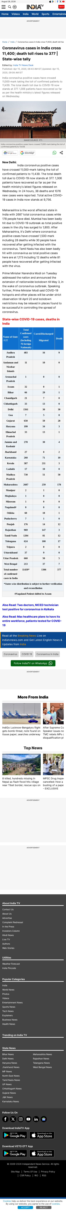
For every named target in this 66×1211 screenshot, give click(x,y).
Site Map (15, 1171)
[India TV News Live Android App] (14, 1135)
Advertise (7, 918)
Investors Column (11, 931)
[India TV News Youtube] (63, 1)
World (35, 13)
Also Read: (9, 616)
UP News (7, 1084)
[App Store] (41, 1135)
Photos (5, 994)
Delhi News (8, 1058)
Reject (44, 1207)
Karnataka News (10, 1101)
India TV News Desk (23, 65)
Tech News (8, 1011)
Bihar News (8, 1054)
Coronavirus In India (47, 654)
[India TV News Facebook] (57, 1)
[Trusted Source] (27, 152)
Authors (6, 943)
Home (5, 13)
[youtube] (28, 1119)
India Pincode (9, 968)
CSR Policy (25, 1175)
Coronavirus (10, 654)
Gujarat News (9, 1093)
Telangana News (41, 1063)
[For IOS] (41, 1153)
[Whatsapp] (54, 153)
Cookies (7, 1201)
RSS (44, 1175)
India (26, 13)
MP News (7, 1071)
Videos (16, 13)
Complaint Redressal (12, 922)
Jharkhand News (10, 1067)
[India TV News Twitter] (60, 1)
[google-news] (44, 1119)
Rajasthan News (41, 1058)
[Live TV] (61, 7)
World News (8, 989)
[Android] (53, 1)
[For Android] (14, 1153)
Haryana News (9, 1063)
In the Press (8, 926)
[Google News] (10, 152)
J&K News (7, 1097)
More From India (33, 697)
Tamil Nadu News (11, 1080)
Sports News (8, 1006)
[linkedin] (36, 1119)
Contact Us (8, 909)
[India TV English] (35, 7)
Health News (8, 1024)
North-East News (10, 1075)
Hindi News (8, 935)
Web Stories (8, 948)
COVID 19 (27, 654)
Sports (45, 13)
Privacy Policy (48, 1171)
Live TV (6, 939)
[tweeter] (13, 1119)
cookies (56, 1203)
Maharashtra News (42, 1054)
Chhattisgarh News (11, 1088)
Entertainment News (12, 1002)
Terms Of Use (30, 1171)
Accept (25, 1207)
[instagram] (21, 1119)
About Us (7, 913)
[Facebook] (5, 1119)
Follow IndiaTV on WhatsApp (30, 663)
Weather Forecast (11, 963)
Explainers (7, 1015)
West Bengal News (42, 1067)
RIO (36, 1175)
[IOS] (50, 1)
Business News (9, 1019)
